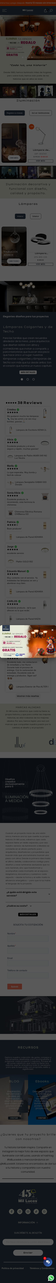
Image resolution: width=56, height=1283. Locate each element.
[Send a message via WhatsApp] (51, 1278)
